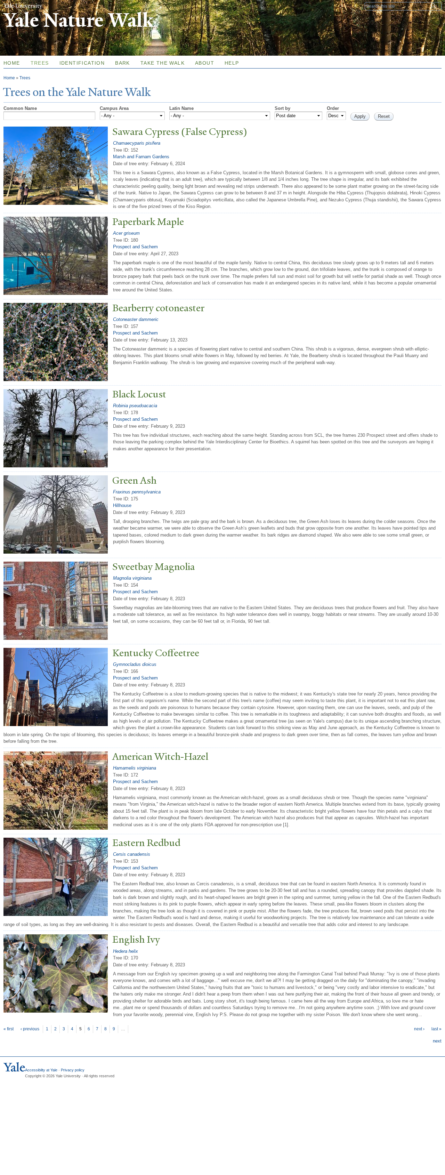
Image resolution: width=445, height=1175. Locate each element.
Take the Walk (162, 63)
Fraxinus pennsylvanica (137, 491)
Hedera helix (125, 951)
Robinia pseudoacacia (135, 405)
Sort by (282, 108)
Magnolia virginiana (132, 578)
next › (419, 1029)
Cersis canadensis (131, 854)
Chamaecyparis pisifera (136, 143)
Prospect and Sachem (135, 246)
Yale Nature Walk (78, 20)
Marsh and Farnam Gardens (141, 156)
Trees (40, 63)
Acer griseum (126, 233)
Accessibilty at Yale (41, 1070)
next (437, 1041)
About (204, 63)
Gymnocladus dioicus (134, 664)
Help (232, 63)
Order (333, 108)
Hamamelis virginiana (134, 768)
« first (8, 1029)
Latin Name (181, 108)
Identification (82, 63)
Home (9, 77)
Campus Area (114, 108)
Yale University (22, 6)
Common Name (20, 108)
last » (436, 1029)
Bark (122, 63)
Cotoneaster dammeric (136, 319)
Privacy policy (72, 1070)
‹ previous (30, 1029)
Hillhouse (122, 505)
